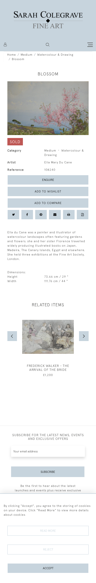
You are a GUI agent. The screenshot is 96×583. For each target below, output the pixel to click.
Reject (48, 549)
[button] (47, 45)
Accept (48, 568)
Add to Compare (48, 203)
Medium (26, 54)
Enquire (48, 180)
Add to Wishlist (48, 191)
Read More (48, 530)
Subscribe (48, 472)
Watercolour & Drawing (55, 54)
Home (11, 54)
